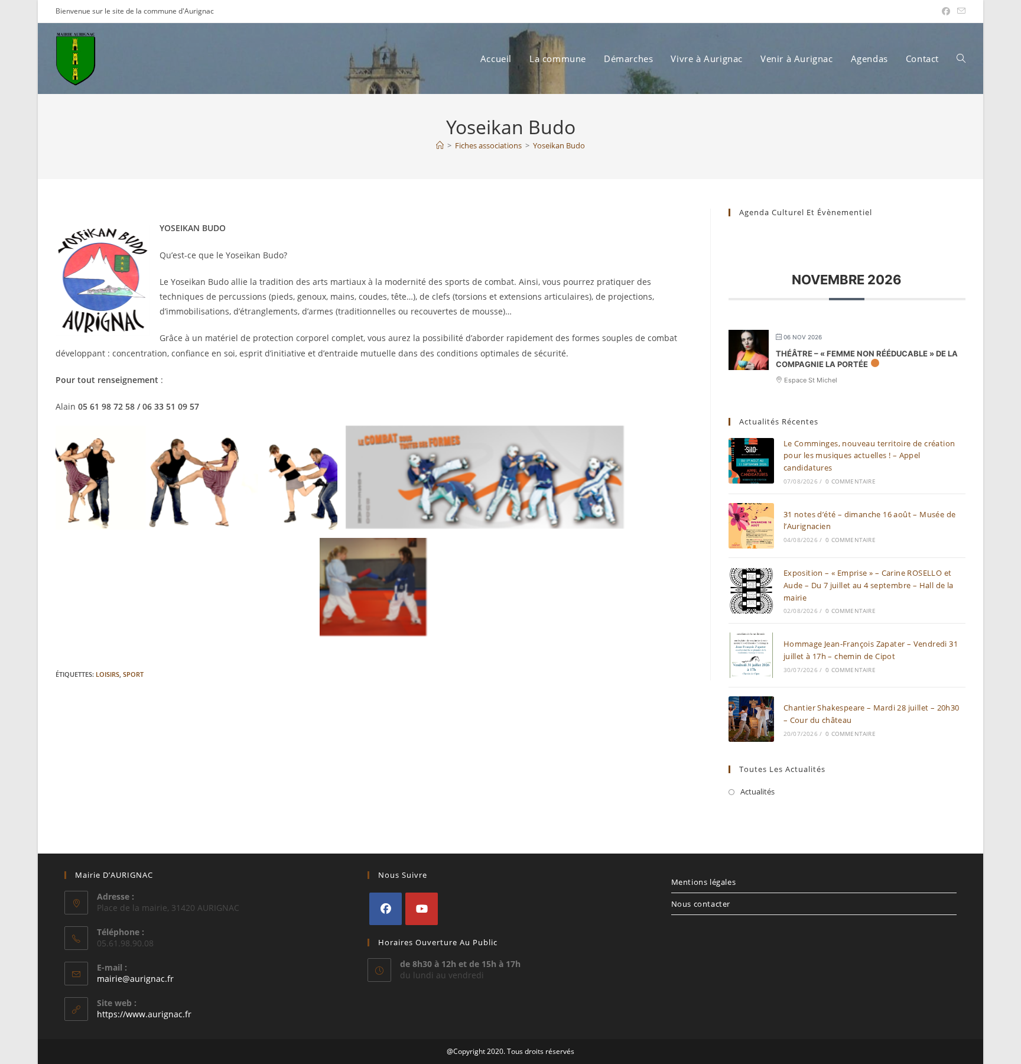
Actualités (757, 791)
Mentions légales (703, 882)
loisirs (107, 674)
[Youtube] (421, 909)
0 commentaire (850, 481)
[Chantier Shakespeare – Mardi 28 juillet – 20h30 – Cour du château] (751, 719)
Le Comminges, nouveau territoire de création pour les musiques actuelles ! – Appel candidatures (869, 455)
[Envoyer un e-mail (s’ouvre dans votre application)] (959, 11)
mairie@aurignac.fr (135, 978)
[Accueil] (440, 145)
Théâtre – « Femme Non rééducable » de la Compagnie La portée (867, 359)
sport (133, 674)
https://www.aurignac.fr (144, 1014)
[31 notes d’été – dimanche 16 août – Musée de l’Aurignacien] (751, 526)
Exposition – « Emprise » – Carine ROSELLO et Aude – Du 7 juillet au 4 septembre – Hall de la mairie (868, 585)
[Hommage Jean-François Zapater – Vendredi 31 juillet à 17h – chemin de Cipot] (751, 655)
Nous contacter (700, 903)
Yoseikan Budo (559, 145)
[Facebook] (385, 909)
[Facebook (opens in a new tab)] (946, 11)
